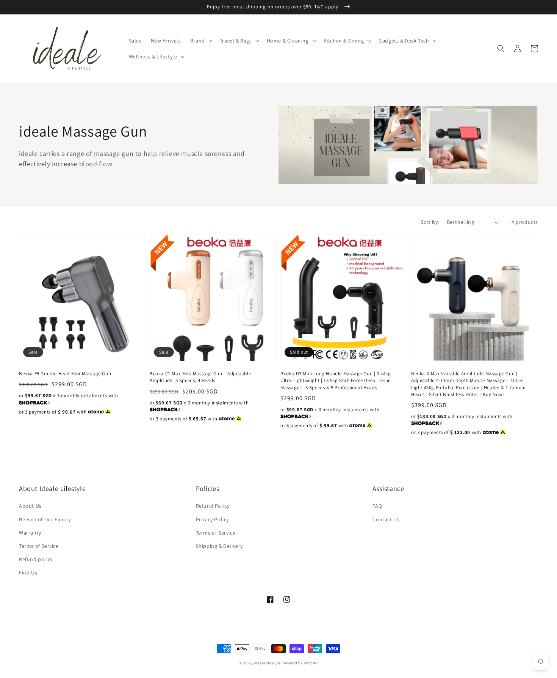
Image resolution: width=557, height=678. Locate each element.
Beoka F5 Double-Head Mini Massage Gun (65, 373)
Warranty (30, 532)
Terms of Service (39, 546)
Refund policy (36, 559)
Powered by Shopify (300, 663)
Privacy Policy (212, 519)
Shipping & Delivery (219, 546)
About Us (30, 505)
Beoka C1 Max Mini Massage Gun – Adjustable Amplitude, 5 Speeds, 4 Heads (200, 377)
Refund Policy (213, 505)
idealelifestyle (267, 663)
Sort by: (430, 222)
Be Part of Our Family (45, 519)
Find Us (28, 572)
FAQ (377, 505)
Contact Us (385, 519)
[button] (200, 41)
